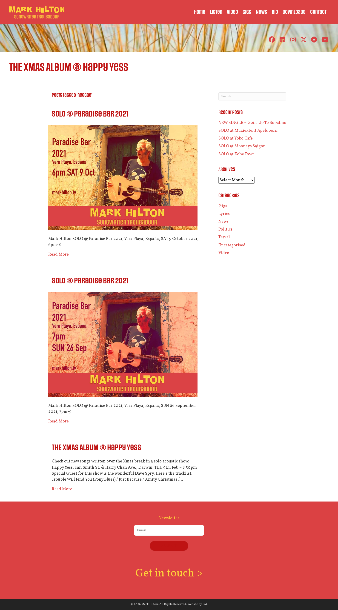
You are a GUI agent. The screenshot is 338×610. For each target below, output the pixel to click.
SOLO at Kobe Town (236, 154)
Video (223, 253)
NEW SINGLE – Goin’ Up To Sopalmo (252, 123)
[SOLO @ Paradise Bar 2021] (123, 177)
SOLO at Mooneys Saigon (242, 146)
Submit (169, 546)
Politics (225, 229)
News (223, 222)
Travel (224, 237)
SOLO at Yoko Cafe (235, 138)
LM (205, 604)
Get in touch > (169, 573)
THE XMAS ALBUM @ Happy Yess (96, 448)
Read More (58, 254)
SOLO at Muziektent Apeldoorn (248, 131)
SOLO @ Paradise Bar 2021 (90, 114)
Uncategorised (232, 245)
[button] (272, 40)
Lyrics (224, 214)
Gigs (222, 206)
